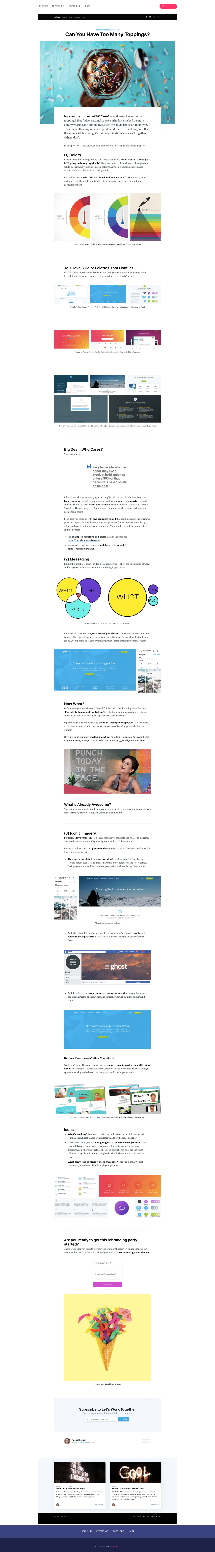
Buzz (87, 6)
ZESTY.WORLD (117, 1546)
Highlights (42, 6)
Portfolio (74, 6)
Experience (58, 6)
